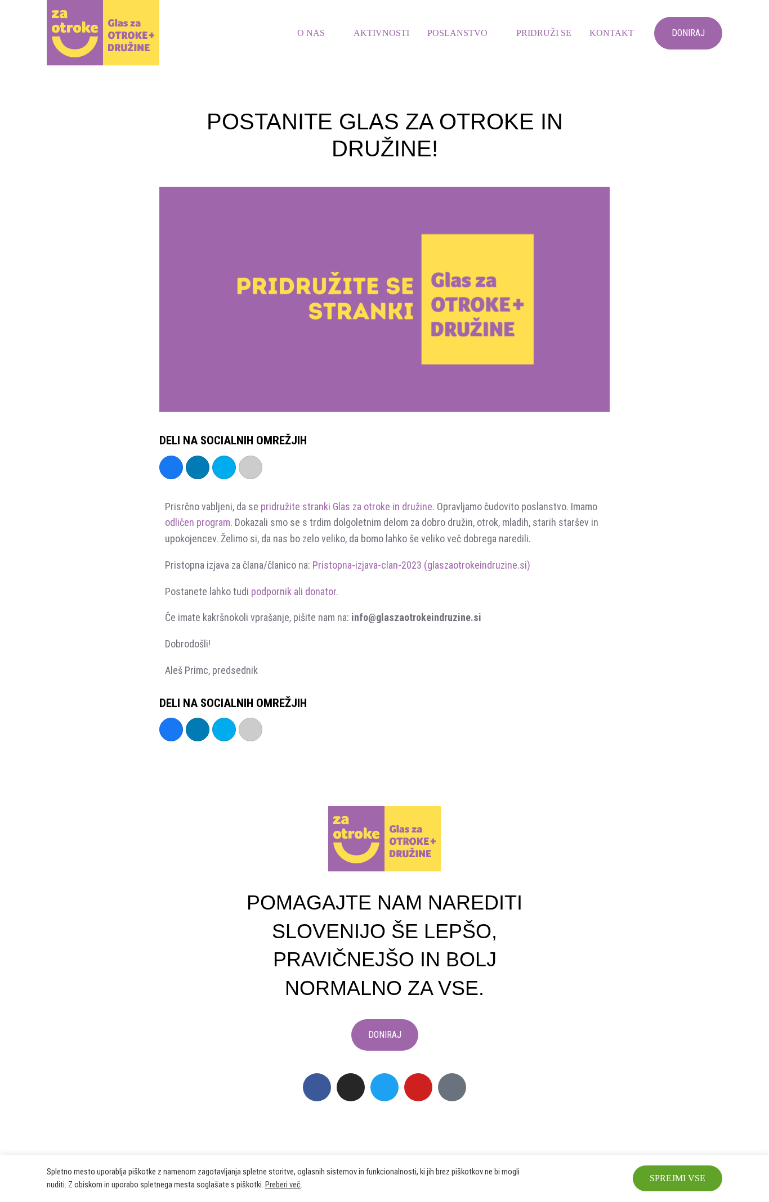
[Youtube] (418, 1087)
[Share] (171, 467)
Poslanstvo (457, 33)
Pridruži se (543, 33)
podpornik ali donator (293, 591)
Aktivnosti (381, 33)
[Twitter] (384, 1087)
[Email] (250, 467)
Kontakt (611, 33)
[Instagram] (351, 1087)
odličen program (197, 522)
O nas (311, 33)
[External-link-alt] (452, 1087)
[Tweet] (224, 467)
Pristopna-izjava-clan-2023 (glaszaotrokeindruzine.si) (421, 565)
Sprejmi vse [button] (677, 1178)
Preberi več (283, 1185)
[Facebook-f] (317, 1087)
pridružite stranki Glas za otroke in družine (346, 506)
